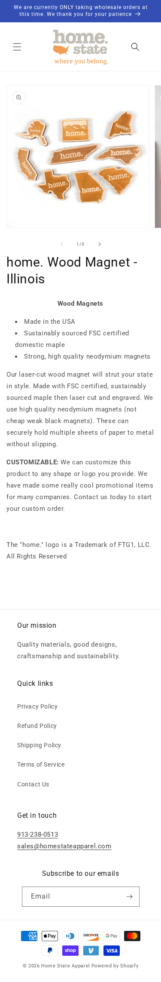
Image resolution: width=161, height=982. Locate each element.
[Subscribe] (129, 897)
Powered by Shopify (115, 966)
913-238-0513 (37, 834)
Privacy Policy (37, 706)
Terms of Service (41, 764)
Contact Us (33, 784)
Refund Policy (37, 725)
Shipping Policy (39, 745)
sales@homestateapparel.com (64, 846)
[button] (17, 46)
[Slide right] (99, 244)
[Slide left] (61, 244)
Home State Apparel (65, 966)
